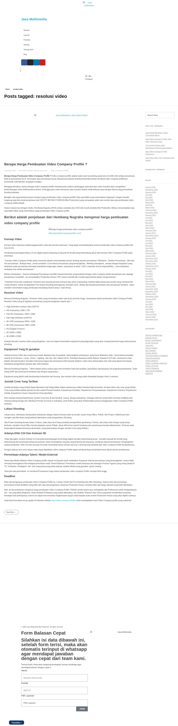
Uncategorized (152, 358)
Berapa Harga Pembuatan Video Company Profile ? (45, 164)
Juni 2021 (149, 274)
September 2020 (151, 296)
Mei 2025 (149, 197)
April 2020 (149, 309)
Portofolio (27, 40)
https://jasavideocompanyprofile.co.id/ (65, 233)
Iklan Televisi (151, 343)
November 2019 (151, 319)
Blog (25, 54)
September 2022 (151, 235)
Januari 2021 (150, 286)
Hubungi (26, 45)
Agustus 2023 (150, 215)
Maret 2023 (149, 228)
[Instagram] (30, 62)
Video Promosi (152, 368)
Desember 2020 (151, 289)
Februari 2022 (150, 253)
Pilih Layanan (27, 696)
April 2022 (149, 248)
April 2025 (149, 200)
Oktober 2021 (150, 263)
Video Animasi (151, 361)
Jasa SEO (149, 346)
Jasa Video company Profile (63, 500)
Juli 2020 (148, 302)
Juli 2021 (148, 271)
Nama (24, 670)
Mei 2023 (149, 223)
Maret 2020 (149, 312)
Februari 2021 (150, 284)
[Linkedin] (36, 62)
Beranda (26, 30)
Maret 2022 (149, 251)
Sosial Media (151, 353)
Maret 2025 (149, 202)
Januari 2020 (150, 317)
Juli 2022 (148, 241)
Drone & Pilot (98, 556)
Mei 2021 (149, 276)
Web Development (153, 371)
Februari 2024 (150, 210)
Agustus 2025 (150, 192)
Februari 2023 (150, 230)
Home (7, 89)
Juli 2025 (148, 195)
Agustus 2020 (150, 299)
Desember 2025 (151, 190)
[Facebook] (24, 62)
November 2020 (151, 291)
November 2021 (151, 261)
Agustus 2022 (150, 238)
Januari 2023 (150, 233)
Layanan (27, 35)
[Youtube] (42, 62)
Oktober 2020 (150, 294)
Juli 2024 (148, 205)
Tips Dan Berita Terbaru (156, 356)
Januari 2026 (150, 187)
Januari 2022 (150, 256)
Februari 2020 (150, 314)
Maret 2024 (149, 207)
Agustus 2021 (150, 268)
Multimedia (150, 351)
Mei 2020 (149, 307)
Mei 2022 (149, 246)
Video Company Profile (59, 171)
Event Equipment (153, 340)
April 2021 (149, 279)
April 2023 (149, 225)
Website (149, 374)
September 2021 (151, 266)
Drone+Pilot (151, 338)
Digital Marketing (153, 335)
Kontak (24, 683)
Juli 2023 (148, 218)
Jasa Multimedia (34, 19)
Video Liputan (151, 366)
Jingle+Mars (151, 348)
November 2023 (151, 213)
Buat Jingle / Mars (100, 545)
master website (27, 171)
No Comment (42, 171)
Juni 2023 (149, 220)
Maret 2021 (149, 281)
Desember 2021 (151, 258)
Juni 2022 (149, 243)
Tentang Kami (28, 50)
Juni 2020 (149, 304)
